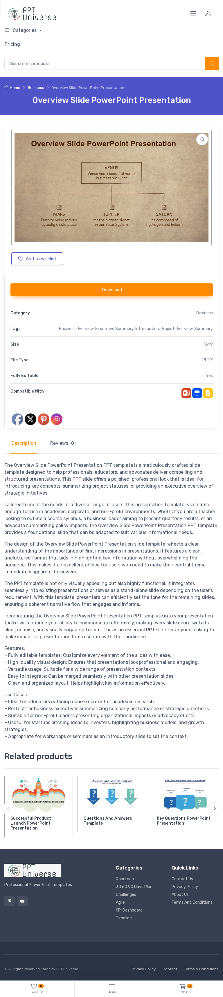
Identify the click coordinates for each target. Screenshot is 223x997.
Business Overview (76, 328)
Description (23, 443)
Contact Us (182, 878)
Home (15, 87)
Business (36, 87)
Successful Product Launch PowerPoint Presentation (30, 823)
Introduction (147, 328)
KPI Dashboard (129, 910)
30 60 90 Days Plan (134, 886)
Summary (203, 328)
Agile (120, 902)
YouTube (22, 901)
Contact (170, 969)
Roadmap (125, 878)
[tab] (23, 443)
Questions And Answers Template (108, 821)
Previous (8, 808)
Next (214, 808)
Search (211, 64)
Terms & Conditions (201, 969)
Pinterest (9, 901)
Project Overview (177, 328)
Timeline (124, 918)
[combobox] (111, 63)
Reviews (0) (62, 443)
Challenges (126, 894)
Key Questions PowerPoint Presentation (184, 821)
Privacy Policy (185, 886)
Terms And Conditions (192, 902)
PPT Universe (67, 969)
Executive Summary (114, 328)
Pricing (12, 44)
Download (112, 289)
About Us (180, 894)
